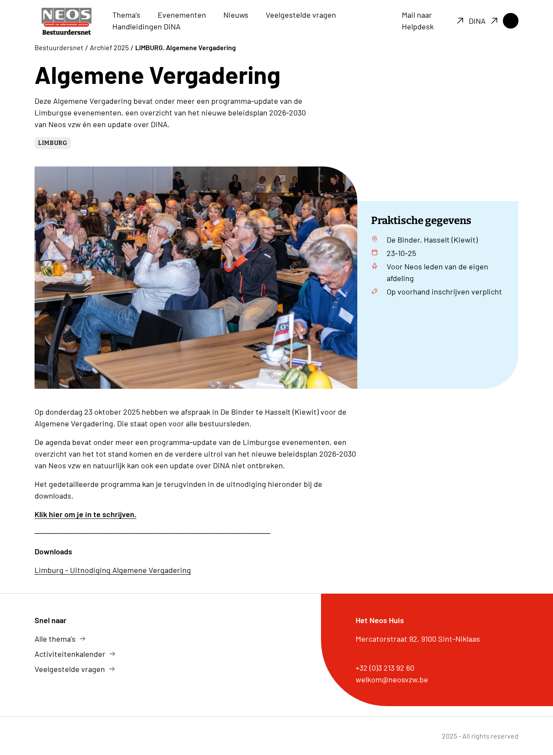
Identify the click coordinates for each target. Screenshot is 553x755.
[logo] (67, 21)
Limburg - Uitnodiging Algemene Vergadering (113, 570)
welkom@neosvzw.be (392, 679)
